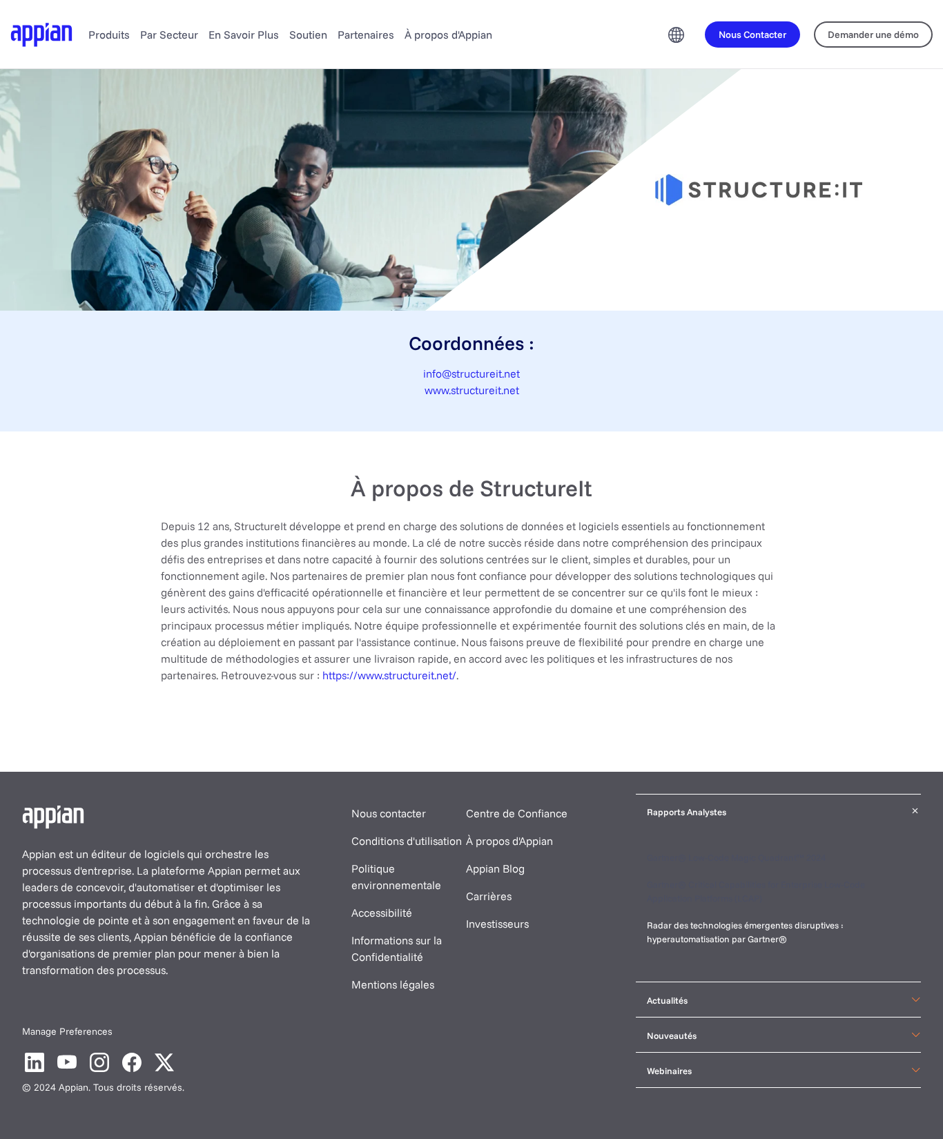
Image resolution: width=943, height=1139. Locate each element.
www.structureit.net (472, 390)
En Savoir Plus (243, 34)
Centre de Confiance (516, 813)
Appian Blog (495, 868)
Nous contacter (388, 813)
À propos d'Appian (448, 34)
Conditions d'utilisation (406, 841)
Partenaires (366, 34)
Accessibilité (381, 912)
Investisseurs (497, 924)
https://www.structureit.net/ (389, 675)
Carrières (489, 896)
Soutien (308, 34)
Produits (109, 34)
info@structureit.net (471, 373)
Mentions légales (392, 984)
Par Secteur (169, 34)
